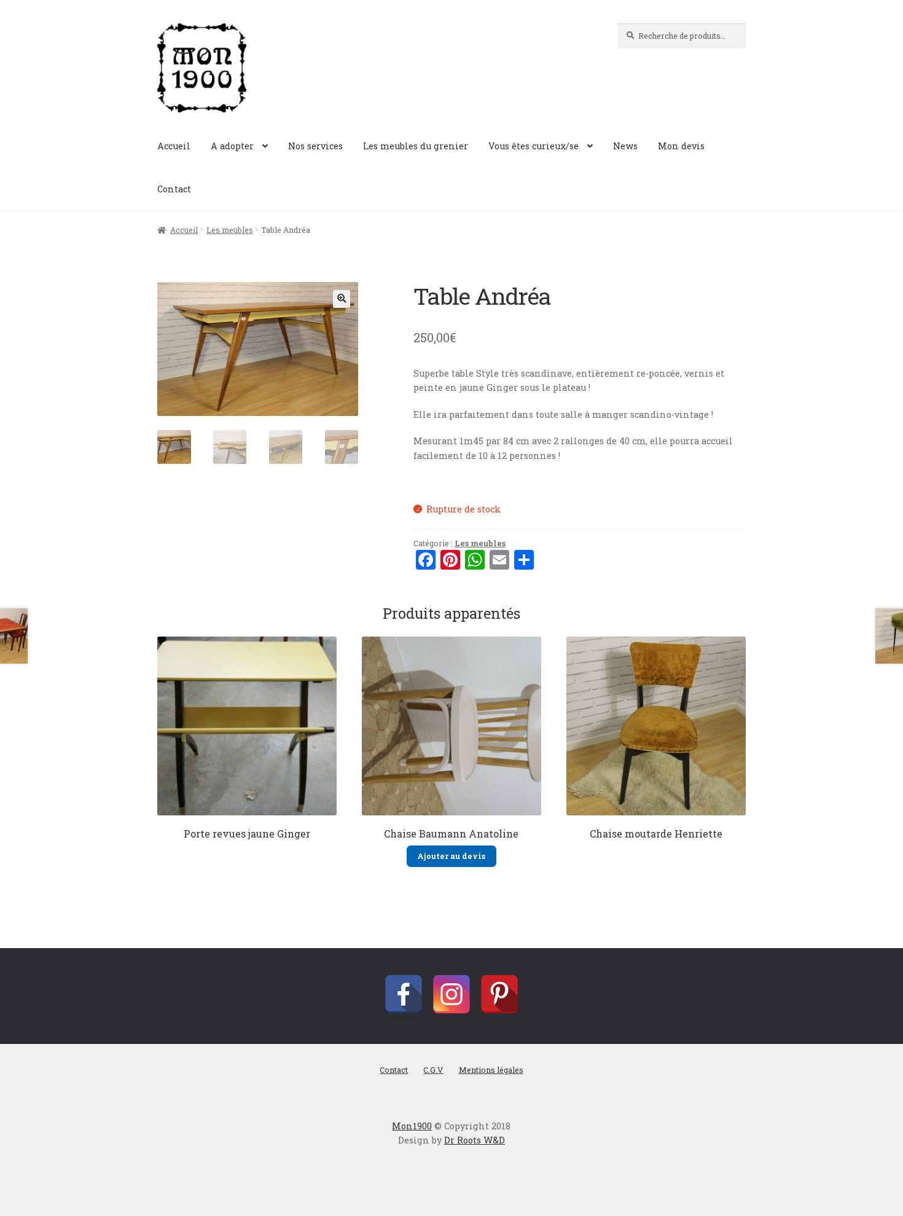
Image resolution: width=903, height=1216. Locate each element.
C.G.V (433, 1070)
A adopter (232, 146)
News (625, 146)
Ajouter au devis (451, 856)
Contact (174, 189)
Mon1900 (412, 1126)
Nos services (315, 146)
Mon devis (681, 146)
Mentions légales (491, 1070)
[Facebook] (403, 994)
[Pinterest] (499, 994)
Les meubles (229, 230)
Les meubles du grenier (415, 146)
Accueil (173, 146)
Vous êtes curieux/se (533, 146)
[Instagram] (451, 994)
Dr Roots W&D (474, 1140)
